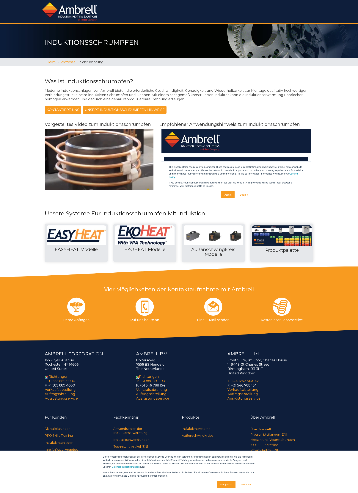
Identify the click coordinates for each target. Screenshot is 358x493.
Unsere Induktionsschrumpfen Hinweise (125, 110)
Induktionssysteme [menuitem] (196, 429)
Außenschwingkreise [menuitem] (197, 435)
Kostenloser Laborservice (282, 320)
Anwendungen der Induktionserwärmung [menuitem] (130, 431)
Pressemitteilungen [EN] (268, 434)
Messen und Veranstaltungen (272, 440)
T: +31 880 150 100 (150, 381)
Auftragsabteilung (60, 394)
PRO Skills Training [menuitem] (59, 435)
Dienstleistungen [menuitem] (57, 429)
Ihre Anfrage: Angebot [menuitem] (61, 449)
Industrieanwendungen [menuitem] (131, 440)
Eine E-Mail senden (213, 320)
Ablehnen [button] (246, 484)
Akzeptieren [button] (226, 484)
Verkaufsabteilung (60, 390)
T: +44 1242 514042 (243, 381)
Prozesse (68, 62)
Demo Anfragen (76, 320)
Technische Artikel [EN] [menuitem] (130, 446)
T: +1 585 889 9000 (60, 381)
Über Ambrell (260, 429)
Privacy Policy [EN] (264, 450)
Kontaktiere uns (63, 110)
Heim (51, 62)
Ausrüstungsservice (61, 398)
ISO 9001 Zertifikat (264, 445)
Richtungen (58, 377)
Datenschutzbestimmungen (126, 466)
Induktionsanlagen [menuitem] (59, 443)
